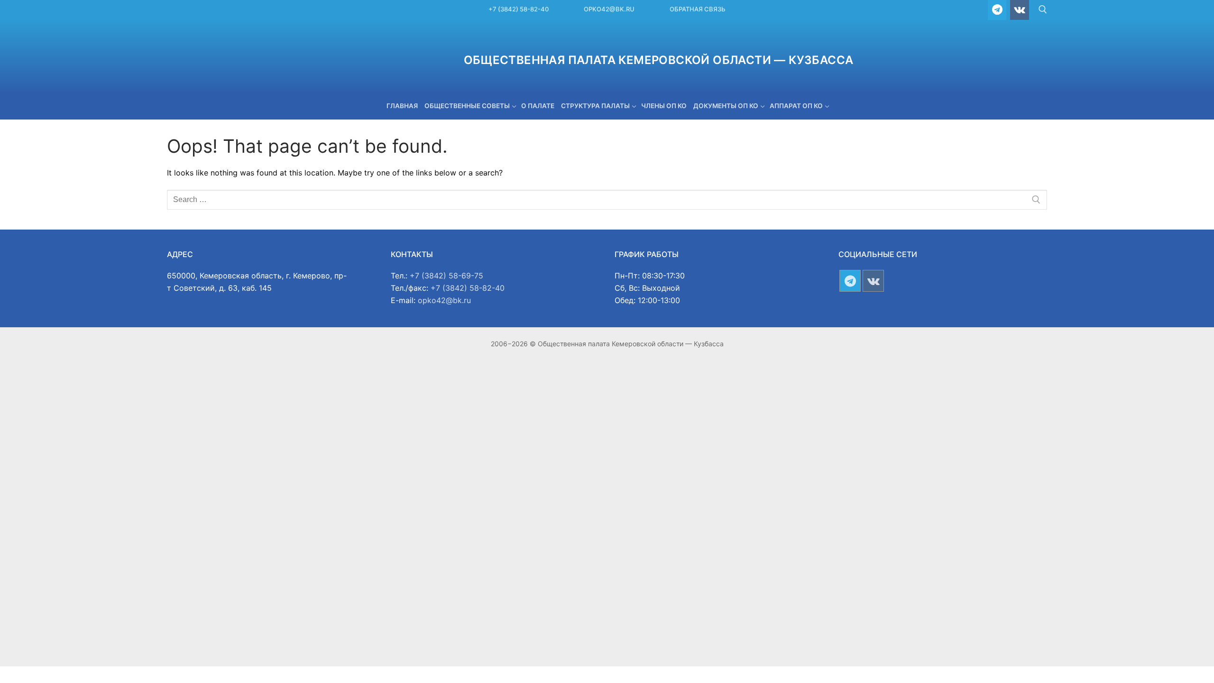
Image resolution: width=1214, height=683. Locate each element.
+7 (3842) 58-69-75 (446, 275)
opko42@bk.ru (609, 9)
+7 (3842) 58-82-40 (518, 9)
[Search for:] (607, 200)
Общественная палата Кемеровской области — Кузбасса (659, 60)
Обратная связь (698, 9)
